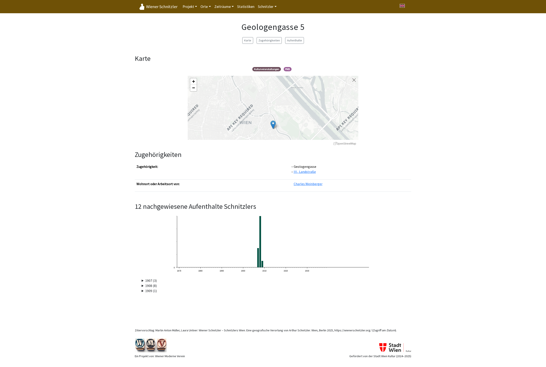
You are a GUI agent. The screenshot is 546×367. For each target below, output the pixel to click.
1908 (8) (151, 286)
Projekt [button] (188, 6)
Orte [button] (204, 6)
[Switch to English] (402, 5)
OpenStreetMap (346, 143)
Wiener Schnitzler (161, 6)
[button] (273, 124)
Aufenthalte (294, 40)
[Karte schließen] (354, 80)
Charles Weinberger (308, 184)
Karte (247, 40)
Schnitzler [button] (265, 6)
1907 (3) (151, 280)
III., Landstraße (305, 172)
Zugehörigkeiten (269, 40)
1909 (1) (151, 291)
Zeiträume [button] (222, 6)
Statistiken (245, 6)
